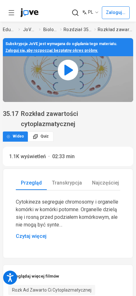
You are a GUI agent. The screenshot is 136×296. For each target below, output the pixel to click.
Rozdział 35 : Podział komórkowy (78, 29)
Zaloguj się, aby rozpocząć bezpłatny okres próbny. (51, 50)
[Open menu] (11, 13)
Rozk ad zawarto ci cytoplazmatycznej (51, 290)
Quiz (44, 136)
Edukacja (9, 29)
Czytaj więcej (31, 236)
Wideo (18, 136)
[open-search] (75, 12)
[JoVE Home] (29, 12)
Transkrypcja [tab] (67, 183)
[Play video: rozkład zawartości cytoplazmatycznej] (68, 70)
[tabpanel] (68, 219)
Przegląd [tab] (31, 183)
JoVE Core (29, 29)
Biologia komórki (50, 29)
